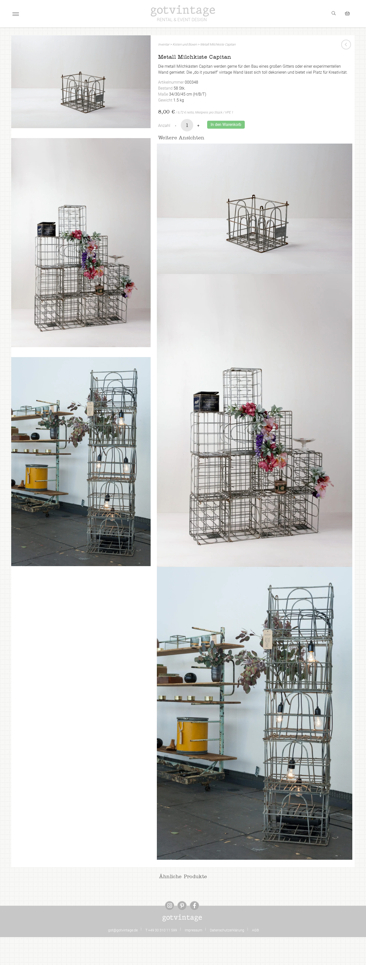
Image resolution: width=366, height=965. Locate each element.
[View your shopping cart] (349, 12)
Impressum (193, 930)
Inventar (163, 44)
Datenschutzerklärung (227, 930)
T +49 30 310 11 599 (161, 930)
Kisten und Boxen (185, 44)
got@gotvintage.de (123, 930)
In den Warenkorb (226, 124)
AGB (255, 930)
